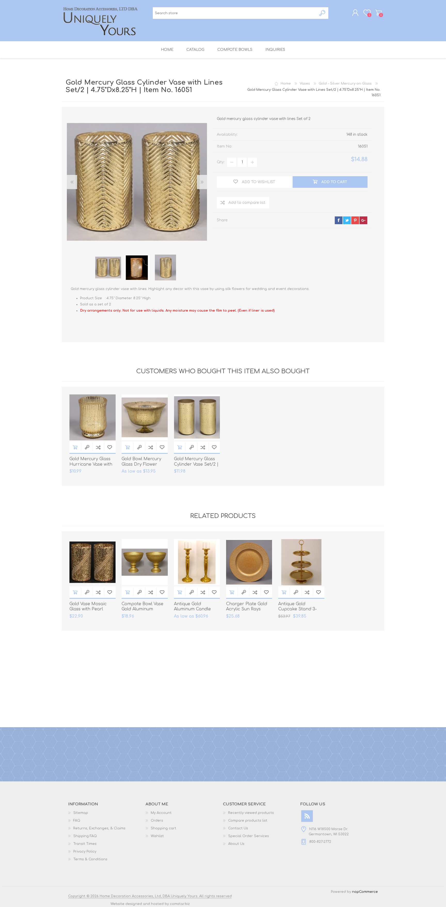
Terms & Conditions (90, 859)
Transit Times (85, 844)
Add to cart (75, 447)
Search (322, 13)
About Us (236, 844)
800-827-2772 (320, 842)
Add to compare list (246, 203)
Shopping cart (378, 12)
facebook (339, 220)
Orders (157, 820)
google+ (363, 220)
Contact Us (238, 828)
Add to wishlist (109, 447)
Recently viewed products (251, 813)
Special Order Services (248, 836)
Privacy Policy (84, 851)
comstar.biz (180, 904)
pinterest (355, 220)
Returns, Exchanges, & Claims (99, 828)
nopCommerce (365, 892)
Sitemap (80, 813)
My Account (161, 813)
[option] (108, 268)
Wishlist (157, 836)
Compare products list (247, 820)
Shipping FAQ (85, 836)
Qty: (221, 162)
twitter (347, 220)
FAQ (76, 820)
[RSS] (307, 816)
